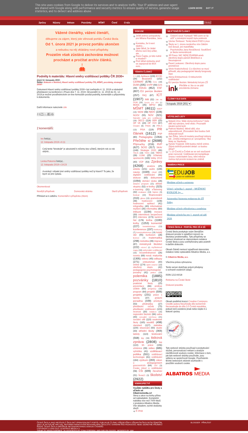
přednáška (147, 304)
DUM (136, 84)
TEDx (147, 153)
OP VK (137, 123)
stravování (145, 328)
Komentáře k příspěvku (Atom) (73, 196)
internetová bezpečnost (150, 214)
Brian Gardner (54, 431)
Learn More (195, 8)
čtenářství (157, 371)
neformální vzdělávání (152, 250)
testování (157, 333)
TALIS (135, 153)
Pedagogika (146, 136)
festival (136, 195)
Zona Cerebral (88, 431)
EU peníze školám (151, 91)
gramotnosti (156, 198)
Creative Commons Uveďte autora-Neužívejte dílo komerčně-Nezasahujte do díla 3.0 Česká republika (187, 304)
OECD (141, 120)
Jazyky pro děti (151, 102)
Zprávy (42, 22)
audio (152, 169)
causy (136, 171)
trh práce (147, 345)
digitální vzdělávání (144, 175)
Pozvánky (86, 22)
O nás (127, 22)
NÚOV (136, 115)
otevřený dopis (143, 267)
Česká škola (43, 423)
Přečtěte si (141, 141)
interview (142, 217)
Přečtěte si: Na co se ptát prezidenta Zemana (191, 86)
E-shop (139, 411)
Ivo (42, 138)
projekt (151, 291)
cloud (154, 172)
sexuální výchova (147, 317)
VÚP (141, 162)
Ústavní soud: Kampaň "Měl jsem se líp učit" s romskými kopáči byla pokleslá (189, 37)
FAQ (144, 95)
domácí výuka (149, 181)
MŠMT (101, 22)
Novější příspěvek (45, 191)
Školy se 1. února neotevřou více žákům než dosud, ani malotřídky (188, 45)
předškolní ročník (143, 306)
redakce (152, 312)
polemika (140, 276)
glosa (142, 198)
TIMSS (159, 153)
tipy (142, 338)
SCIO (144, 147)
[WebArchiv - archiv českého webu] (175, 338)
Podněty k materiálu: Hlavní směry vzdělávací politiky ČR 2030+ (80, 76)
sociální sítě (139, 319)
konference (139, 229)
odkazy (158, 258)
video (152, 348)
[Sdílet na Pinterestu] (52, 114)
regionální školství (142, 314)
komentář (156, 223)
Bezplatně (147, 79)
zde (65, 107)
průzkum (158, 301)
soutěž (150, 322)
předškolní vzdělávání (144, 309)
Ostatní (136, 126)
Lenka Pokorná (48, 161)
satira (159, 314)
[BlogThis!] (42, 114)
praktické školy (143, 283)
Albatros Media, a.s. (178, 257)
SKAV (159, 147)
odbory (145, 258)
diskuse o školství (52, 82)
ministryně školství (150, 244)
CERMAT (138, 81)
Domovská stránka (83, 191)
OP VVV (152, 123)
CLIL (155, 82)
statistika (158, 325)
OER (154, 120)
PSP (160, 134)
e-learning (138, 189)
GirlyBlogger (108, 431)
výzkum (143, 360)
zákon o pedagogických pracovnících (147, 363)
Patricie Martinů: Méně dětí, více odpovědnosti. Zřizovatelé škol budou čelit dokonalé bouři (189, 131)
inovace (158, 212)
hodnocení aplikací (144, 203)
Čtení (114, 22)
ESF (159, 87)
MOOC (136, 105)
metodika (144, 241)
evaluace (142, 192)
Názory (56, 22)
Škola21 (141, 375)
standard (137, 325)
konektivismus (149, 226)
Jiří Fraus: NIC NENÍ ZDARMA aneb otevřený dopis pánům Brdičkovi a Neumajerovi (186, 58)
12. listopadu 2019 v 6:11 (53, 142)
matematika (155, 237)
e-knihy (151, 186)
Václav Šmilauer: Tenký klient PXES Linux (189, 41)
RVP (159, 144)
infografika (138, 206)
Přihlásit (206, 423)
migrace (158, 241)
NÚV (150, 115)
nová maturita (154, 255)
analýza (151, 166)
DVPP (150, 85)
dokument (156, 177)
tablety (136, 334)
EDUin (143, 87)
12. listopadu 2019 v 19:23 (54, 164)
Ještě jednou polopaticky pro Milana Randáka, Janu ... (149, 38)
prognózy (152, 289)
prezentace (138, 286)
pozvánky (108, 82)
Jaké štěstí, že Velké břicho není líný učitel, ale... (146, 51)
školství (156, 375)
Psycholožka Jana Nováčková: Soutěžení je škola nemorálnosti (190, 51)
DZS (160, 85)
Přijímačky (139, 144)
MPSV (152, 105)
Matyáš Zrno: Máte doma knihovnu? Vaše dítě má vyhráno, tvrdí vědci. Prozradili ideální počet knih (188, 123)
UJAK (142, 155)
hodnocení (147, 201)
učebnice (137, 348)
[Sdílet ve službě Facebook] (49, 114)
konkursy (158, 229)
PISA (142, 129)
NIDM (140, 112)
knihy (136, 223)
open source (152, 265)
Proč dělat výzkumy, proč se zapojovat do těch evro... (148, 64)
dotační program (141, 184)
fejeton (155, 192)
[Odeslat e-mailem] (38, 114)
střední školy (146, 330)
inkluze (137, 211)
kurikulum (150, 235)
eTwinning (157, 189)
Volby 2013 (156, 158)
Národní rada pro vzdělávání (147, 118)
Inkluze (70, 22)
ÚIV (155, 365)
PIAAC (148, 126)
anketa (136, 169)
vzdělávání (156, 357)
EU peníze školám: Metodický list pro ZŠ (188, 82)
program (137, 291)
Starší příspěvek (120, 191)
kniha (149, 220)
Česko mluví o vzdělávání (147, 368)
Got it (210, 8)
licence (136, 238)
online (136, 264)
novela (136, 255)
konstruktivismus (143, 232)
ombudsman (149, 262)
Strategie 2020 (148, 150)
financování (155, 194)
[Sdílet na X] (45, 114)
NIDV (152, 111)
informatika (151, 209)
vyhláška (137, 351)
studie (159, 328)
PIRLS (159, 126)
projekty (137, 294)
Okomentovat (43, 186)
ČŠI (141, 370)
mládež (144, 247)
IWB (147, 99)
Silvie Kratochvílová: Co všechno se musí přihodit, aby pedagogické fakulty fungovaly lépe (189, 71)
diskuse (137, 177)
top (160, 342)
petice (153, 272)
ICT (159, 95)
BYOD (159, 76)
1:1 (134, 76)
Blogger (195, 423)
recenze (137, 311)
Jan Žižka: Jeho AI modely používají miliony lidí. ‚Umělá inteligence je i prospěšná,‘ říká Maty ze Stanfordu (189, 139)
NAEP (159, 109)
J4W (131, 431)
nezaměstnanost (147, 252)
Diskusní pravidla (174, 285)
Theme (40, 431)
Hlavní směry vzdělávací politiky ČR (79, 82)
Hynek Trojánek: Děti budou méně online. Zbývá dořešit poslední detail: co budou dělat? (189, 146)
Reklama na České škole (178, 280)
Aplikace (145, 76)
